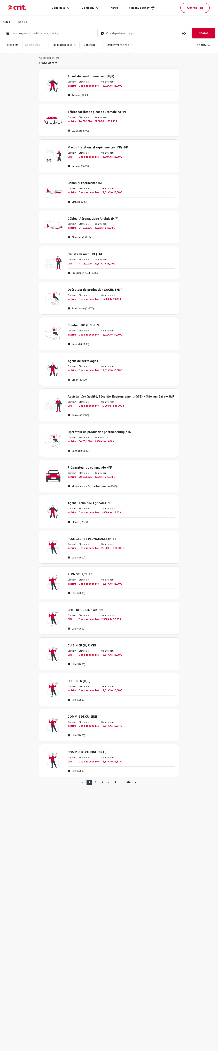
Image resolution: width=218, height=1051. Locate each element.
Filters (10, 44)
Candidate (58, 7)
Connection (195, 7)
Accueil (7, 22)
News (114, 7)
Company (88, 7)
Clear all (206, 45)
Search (203, 33)
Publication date (61, 44)
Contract (89, 44)
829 (128, 782)
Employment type (117, 44)
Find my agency (139, 7)
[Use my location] (183, 33)
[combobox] (142, 35)
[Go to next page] (135, 782)
